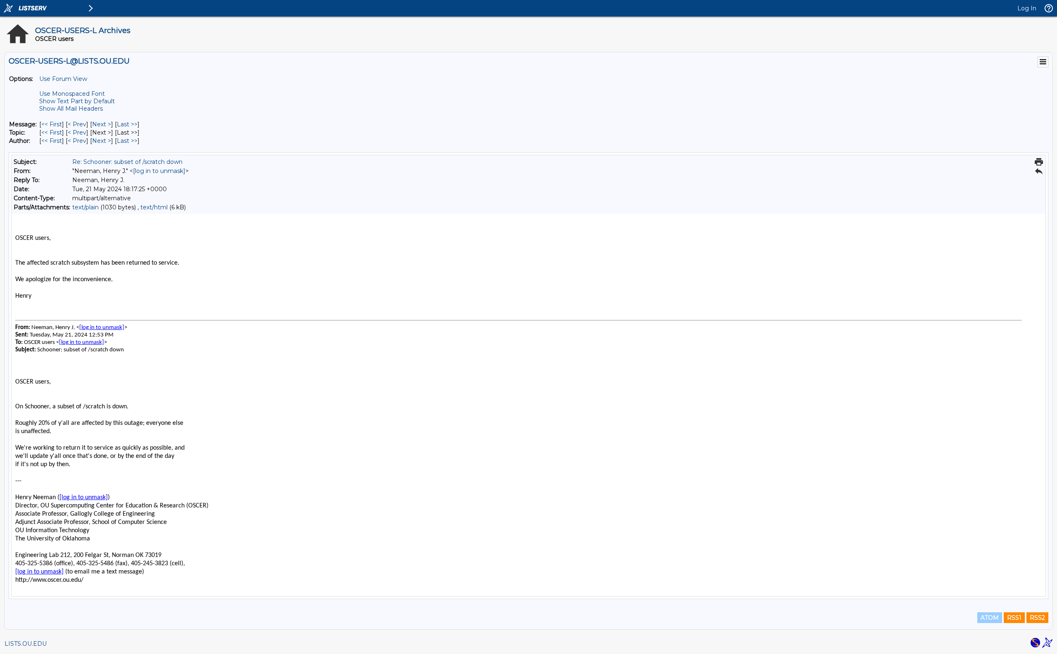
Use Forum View (63, 79)
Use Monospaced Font (72, 93)
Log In (1026, 8)
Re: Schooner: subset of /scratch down (127, 162)
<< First (51, 124)
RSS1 (1014, 617)
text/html (154, 207)
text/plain (85, 207)
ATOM (990, 617)
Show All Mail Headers (71, 108)
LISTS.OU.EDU (26, 643)
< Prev (77, 124)
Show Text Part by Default (77, 101)
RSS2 (1037, 617)
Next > (101, 124)
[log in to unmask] (159, 171)
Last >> (127, 124)
